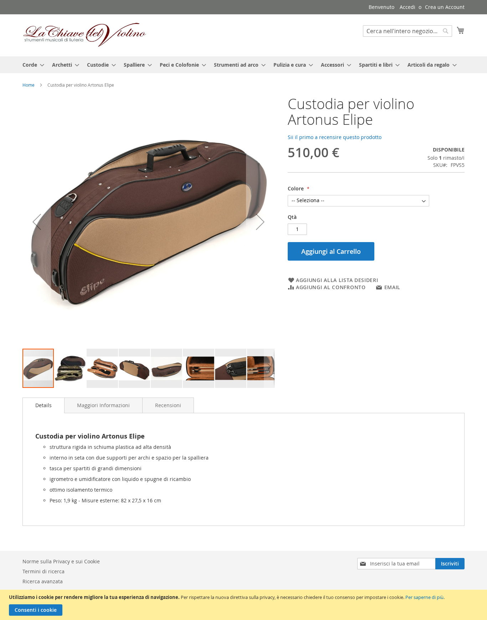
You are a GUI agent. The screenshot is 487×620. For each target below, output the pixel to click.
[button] (36, 222)
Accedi (407, 7)
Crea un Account (445, 7)
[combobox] (407, 31)
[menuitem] (31, 64)
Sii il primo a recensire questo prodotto (334, 137)
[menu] (243, 64)
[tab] (43, 405)
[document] (244, 605)
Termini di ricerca (43, 571)
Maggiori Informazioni (103, 405)
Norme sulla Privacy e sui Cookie (61, 561)
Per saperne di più (424, 597)
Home (28, 85)
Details (43, 405)
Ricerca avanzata (42, 581)
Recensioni (168, 405)
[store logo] (84, 34)
